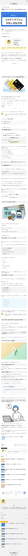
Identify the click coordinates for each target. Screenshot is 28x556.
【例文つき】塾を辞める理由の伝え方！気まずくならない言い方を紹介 (15, 538)
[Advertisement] (14, 70)
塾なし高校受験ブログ (14, 3)
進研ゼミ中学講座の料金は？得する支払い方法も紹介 (13, 484)
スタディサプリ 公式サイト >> (7, 139)
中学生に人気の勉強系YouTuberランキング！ (12, 528)
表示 (15, 63)
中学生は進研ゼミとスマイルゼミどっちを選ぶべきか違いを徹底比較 (15, 474)
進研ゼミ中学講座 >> (5, 196)
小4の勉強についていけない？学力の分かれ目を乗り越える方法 (14, 479)
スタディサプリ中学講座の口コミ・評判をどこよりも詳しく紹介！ (15, 523)
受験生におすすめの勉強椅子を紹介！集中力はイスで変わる (14, 533)
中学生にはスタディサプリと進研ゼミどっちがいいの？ (13, 464)
